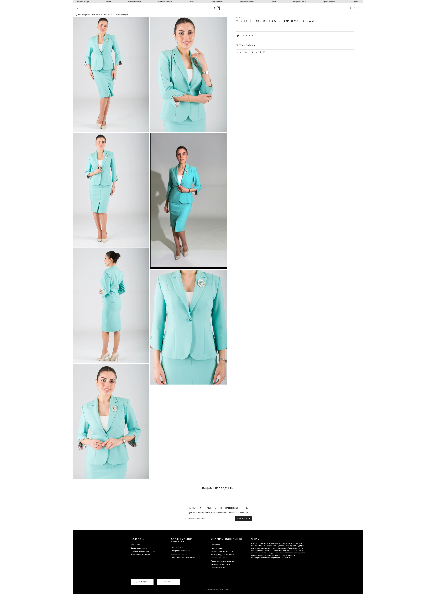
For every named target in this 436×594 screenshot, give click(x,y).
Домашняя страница (83, 15)
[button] (77, 8)
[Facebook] (253, 52)
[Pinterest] (260, 52)
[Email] (264, 52)
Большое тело (97, 15)
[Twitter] (256, 52)
